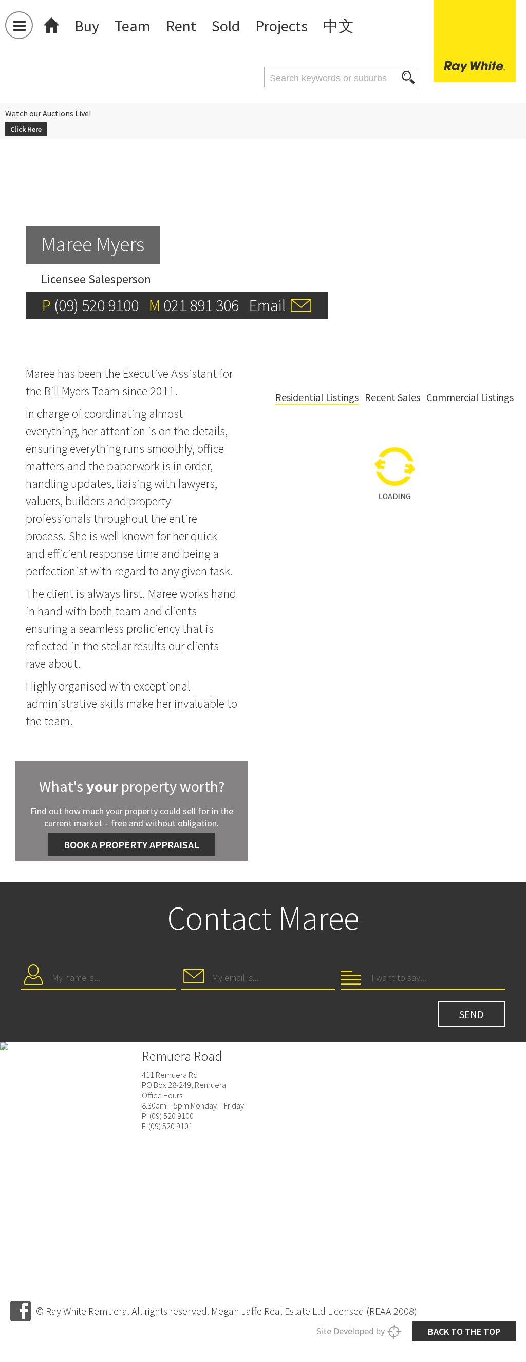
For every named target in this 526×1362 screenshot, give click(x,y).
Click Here (26, 129)
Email (267, 305)
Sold (226, 25)
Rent (181, 25)
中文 (338, 25)
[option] (394, 534)
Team (133, 25)
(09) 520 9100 (96, 305)
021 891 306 (201, 305)
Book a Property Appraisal (131, 844)
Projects (281, 25)
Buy (86, 25)
